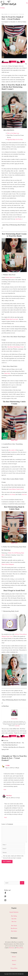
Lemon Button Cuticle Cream (16, 489)
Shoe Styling (14, 916)
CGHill (7, 765)
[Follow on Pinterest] (5, 897)
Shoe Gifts (14, 918)
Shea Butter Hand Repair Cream (15, 347)
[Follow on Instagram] (5, 901)
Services (14, 956)
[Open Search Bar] (27, 3)
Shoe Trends (14, 925)
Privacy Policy (20, 947)
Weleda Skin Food (12, 319)
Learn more (17, 725)
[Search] (22, 882)
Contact (14, 964)
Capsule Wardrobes (14, 912)
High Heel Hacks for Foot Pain (15, 139)
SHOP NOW (14, 440)
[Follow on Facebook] (5, 893)
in (2, 496)
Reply (5, 789)
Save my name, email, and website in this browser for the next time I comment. (13, 857)
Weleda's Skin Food (10, 277)
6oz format (12, 494)
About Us (14, 960)
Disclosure (11, 947)
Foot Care (5, 14)
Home (3, 14)
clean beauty (18, 219)
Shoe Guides (14, 931)
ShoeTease (9, 795)
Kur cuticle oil (12, 450)
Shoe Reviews (14, 928)
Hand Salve (7, 373)
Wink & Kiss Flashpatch (8, 564)
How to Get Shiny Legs (13, 133)
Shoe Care (14, 921)
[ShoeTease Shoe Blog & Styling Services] (8, 3)
